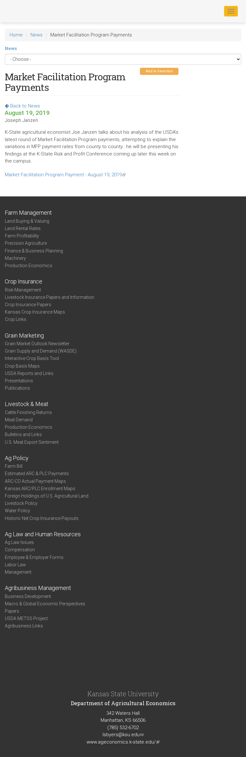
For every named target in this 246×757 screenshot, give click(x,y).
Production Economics (28, 265)
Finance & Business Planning (34, 250)
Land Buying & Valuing (27, 221)
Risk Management (23, 289)
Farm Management (28, 212)
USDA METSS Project (26, 618)
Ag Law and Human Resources (43, 534)
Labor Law (15, 564)
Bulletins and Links (23, 434)
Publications (17, 388)
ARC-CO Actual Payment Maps (35, 481)
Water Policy (17, 510)
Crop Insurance (23, 281)
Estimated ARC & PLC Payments (37, 473)
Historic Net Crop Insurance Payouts (41, 518)
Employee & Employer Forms (34, 557)
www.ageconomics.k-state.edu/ (123, 742)
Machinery (15, 258)
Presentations (19, 380)
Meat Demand (19, 419)
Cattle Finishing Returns (28, 412)
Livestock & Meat (26, 404)
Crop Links (15, 319)
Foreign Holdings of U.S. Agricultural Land (46, 495)
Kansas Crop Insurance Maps (35, 312)
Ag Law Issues (19, 542)
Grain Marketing (24, 335)
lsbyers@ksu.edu (123, 734)
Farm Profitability (22, 235)
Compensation (20, 549)
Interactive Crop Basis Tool (32, 358)
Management (18, 572)
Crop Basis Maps (22, 366)
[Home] (25, 11)
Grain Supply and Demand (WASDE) (41, 351)
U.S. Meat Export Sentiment (32, 442)
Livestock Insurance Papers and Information (49, 297)
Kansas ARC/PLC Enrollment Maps (40, 488)
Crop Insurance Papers (28, 304)
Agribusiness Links (24, 625)
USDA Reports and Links (29, 373)
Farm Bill (13, 466)
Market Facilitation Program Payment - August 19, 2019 (65, 175)
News (36, 35)
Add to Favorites (159, 71)
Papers (12, 611)
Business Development (28, 596)
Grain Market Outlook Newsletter (37, 343)
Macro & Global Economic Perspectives (45, 603)
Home (16, 35)
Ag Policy (17, 458)
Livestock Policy (21, 503)
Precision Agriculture (26, 243)
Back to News (24, 106)
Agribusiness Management (38, 588)
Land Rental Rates (23, 228)
